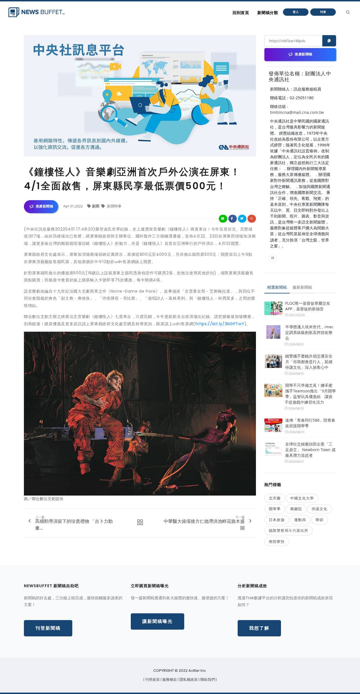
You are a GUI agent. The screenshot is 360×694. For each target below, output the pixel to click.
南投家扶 (277, 541)
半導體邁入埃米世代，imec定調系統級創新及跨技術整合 (309, 332)
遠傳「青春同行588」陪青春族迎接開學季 (310, 422)
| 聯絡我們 (207, 679)
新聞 (96, 206)
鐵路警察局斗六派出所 (288, 530)
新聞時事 (114, 206)
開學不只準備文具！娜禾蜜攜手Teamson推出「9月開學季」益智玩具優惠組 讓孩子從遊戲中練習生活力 (310, 394)
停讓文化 (319, 508)
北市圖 (275, 498)
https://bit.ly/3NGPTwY (219, 324)
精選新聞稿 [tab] (277, 287)
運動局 (300, 519)
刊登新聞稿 (48, 628)
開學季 (275, 508)
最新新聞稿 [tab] (302, 287)
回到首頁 (241, 12)
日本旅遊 (277, 519)
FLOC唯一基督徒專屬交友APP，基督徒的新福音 (307, 305)
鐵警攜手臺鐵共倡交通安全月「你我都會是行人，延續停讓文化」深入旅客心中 (308, 361)
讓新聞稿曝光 (157, 621)
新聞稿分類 (267, 12)
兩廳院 (296, 508)
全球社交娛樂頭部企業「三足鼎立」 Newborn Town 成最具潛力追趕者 (310, 449)
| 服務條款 (169, 679)
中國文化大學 (302, 498)
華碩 (319, 519)
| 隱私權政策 (188, 679)
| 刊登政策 (152, 679)
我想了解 (259, 628)
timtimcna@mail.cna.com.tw (297, 112)
